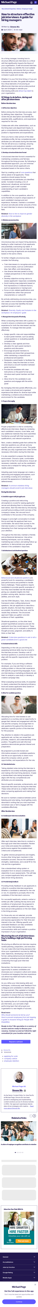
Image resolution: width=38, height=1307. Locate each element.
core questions (26, 172)
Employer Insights (28, 9)
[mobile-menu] (35, 2)
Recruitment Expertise (9, 9)
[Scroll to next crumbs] (34, 8)
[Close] (35, 1284)
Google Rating (8, 1272)
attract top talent (25, 91)
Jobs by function (9, 1267)
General (5, 1257)
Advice (19, 9)
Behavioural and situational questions (15, 578)
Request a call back (16, 1042)
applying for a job (11, 1056)
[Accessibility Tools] (31, 3)
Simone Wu (7, 1050)
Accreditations (8, 1262)
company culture (10, 1058)
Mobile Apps (7, 1277)
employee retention (11, 1061)
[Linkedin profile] (24, 1091)
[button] (15, 1152)
